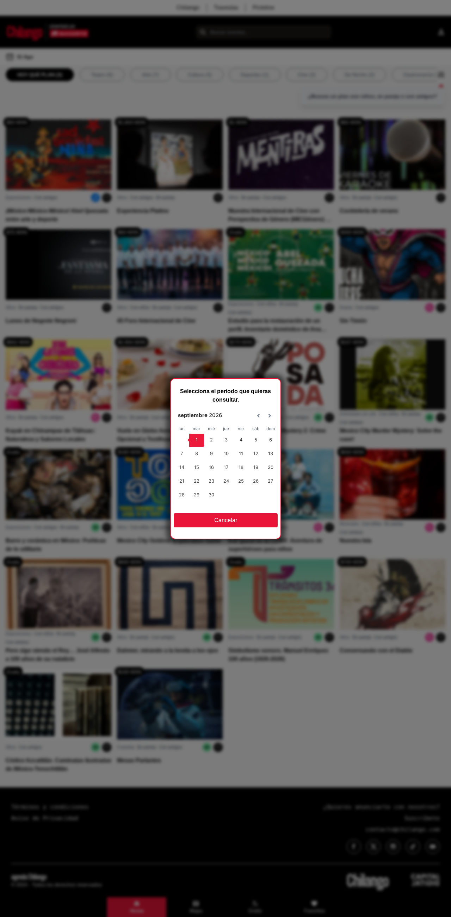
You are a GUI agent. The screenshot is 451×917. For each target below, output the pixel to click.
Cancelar (225, 520)
